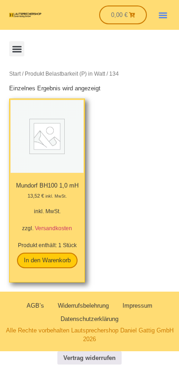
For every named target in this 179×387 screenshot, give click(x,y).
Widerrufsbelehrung (83, 305)
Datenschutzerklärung (89, 318)
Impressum (137, 305)
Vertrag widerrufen (89, 357)
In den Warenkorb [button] (47, 260)
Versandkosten (53, 228)
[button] (163, 15)
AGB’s (35, 305)
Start (15, 74)
